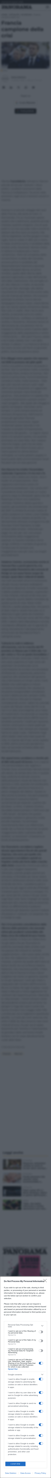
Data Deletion (10, 1473)
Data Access (25, 1473)
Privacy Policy (40, 1473)
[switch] (41, 1332)
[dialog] (25, 1377)
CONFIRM (15, 1464)
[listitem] (25, 1325)
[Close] (45, 1281)
